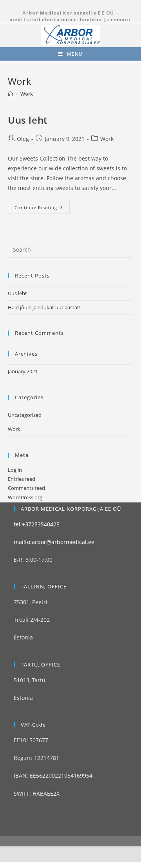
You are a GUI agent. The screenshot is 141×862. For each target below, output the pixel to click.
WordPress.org (25, 497)
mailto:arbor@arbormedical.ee (54, 542)
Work (107, 138)
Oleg (23, 138)
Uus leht (27, 119)
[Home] (10, 93)
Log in (15, 469)
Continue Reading (35, 207)
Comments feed (26, 487)
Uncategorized (25, 414)
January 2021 (23, 371)
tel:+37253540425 (37, 524)
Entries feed (21, 478)
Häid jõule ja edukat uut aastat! (44, 307)
